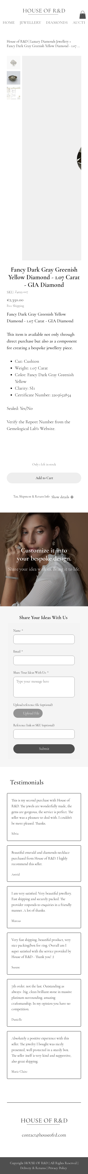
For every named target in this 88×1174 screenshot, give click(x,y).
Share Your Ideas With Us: (31, 672)
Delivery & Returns (33, 1168)
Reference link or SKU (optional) (33, 725)
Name (18, 631)
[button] (82, 15)
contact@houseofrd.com (44, 1135)
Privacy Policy (57, 1168)
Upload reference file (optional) (33, 705)
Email (18, 651)
